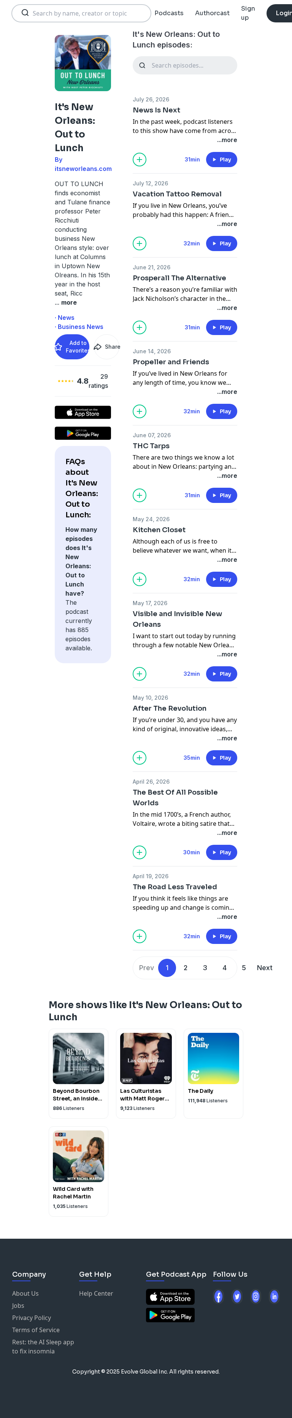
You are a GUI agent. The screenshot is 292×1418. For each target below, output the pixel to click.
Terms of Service (36, 1330)
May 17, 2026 (150, 603)
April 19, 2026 (150, 876)
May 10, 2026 (150, 697)
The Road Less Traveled (175, 887)
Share (112, 346)
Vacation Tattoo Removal (177, 194)
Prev (146, 968)
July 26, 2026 (151, 99)
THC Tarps (151, 446)
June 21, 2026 (151, 267)
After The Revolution (169, 708)
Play (225, 159)
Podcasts (169, 13)
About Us (25, 1293)
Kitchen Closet (159, 530)
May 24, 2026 (151, 519)
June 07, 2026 (152, 435)
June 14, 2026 (152, 351)
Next (265, 968)
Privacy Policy (31, 1318)
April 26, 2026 (151, 781)
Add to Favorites (77, 347)
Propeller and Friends (171, 362)
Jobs (18, 1305)
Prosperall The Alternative (179, 278)
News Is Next (156, 110)
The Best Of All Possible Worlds (175, 797)
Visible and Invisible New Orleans (177, 619)
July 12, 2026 (150, 183)
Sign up (248, 13)
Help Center (96, 1293)
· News (65, 317)
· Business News (79, 326)
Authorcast (212, 13)
